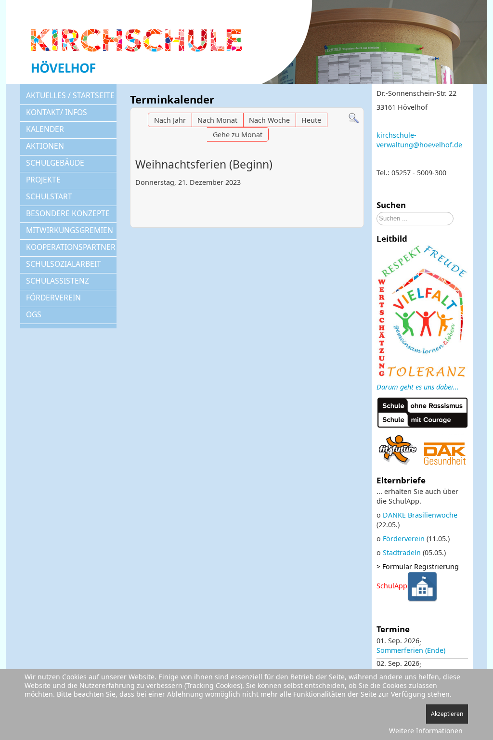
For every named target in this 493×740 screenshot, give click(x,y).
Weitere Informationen (426, 730)
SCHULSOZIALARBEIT (63, 264)
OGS (33, 314)
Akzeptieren (447, 714)
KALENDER (45, 129)
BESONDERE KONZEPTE (68, 213)
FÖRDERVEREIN (53, 297)
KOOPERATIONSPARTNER (71, 247)
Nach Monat (217, 120)
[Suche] (354, 117)
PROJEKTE (43, 179)
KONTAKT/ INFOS (56, 112)
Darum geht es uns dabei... (417, 386)
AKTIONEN (45, 146)
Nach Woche (269, 120)
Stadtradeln (402, 552)
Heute (311, 120)
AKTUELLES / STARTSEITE (70, 95)
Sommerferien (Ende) (410, 650)
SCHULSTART (49, 196)
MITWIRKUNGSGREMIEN (69, 230)
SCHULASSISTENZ (57, 280)
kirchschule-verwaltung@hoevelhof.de (419, 139)
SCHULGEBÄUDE (55, 162)
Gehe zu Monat (237, 134)
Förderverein (404, 538)
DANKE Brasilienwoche (420, 514)
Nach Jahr (170, 120)
